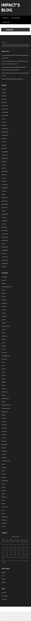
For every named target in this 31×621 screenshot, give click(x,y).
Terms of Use (6, 22)
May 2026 (4, 95)
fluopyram (4, 375)
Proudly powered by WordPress (14, 616)
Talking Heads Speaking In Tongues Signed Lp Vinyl (12, 79)
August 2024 (4, 138)
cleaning (3, 329)
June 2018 (4, 224)
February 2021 (5, 197)
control (3, 342)
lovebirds (3, 414)
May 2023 (4, 168)
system (3, 493)
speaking (3, 477)
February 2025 (5, 128)
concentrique (4, 336)
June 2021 (4, 191)
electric (3, 365)
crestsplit (3, 345)
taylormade (4, 497)
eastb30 (3, 572)
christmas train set (6, 326)
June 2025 (4, 122)
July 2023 (4, 164)
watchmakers (5, 516)
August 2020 (4, 207)
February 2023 (5, 171)
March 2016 (4, 253)
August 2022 (4, 174)
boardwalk (4, 299)
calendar (4, 313)
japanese (4, 395)
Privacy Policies (15, 18)
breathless (4, 306)
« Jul (3, 562)
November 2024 (5, 135)
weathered (4, 520)
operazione (4, 441)
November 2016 (5, 250)
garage (3, 378)
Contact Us (5, 18)
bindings (3, 293)
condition (4, 339)
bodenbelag (4, 303)
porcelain (4, 447)
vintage (3, 513)
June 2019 (4, 217)
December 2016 (5, 247)
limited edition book (6, 408)
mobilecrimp (4, 428)
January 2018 (4, 233)
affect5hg (4, 582)
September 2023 (5, 158)
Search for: (4, 42)
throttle (3, 500)
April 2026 (4, 99)
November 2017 (5, 237)
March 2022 (4, 181)
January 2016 (4, 256)
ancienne (4, 283)
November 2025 (5, 115)
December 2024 (5, 132)
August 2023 (4, 161)
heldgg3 (3, 579)
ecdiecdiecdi (4, 359)
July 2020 (4, 210)
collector (3, 332)
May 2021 (4, 194)
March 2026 (4, 102)
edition (3, 362)
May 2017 (4, 243)
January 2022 (4, 184)
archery (3, 290)
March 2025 (4, 125)
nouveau (3, 437)
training (3, 503)
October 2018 (4, 220)
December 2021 (5, 187)
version (3, 510)
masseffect (4, 424)
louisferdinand (5, 411)
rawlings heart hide (6, 460)
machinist (4, 421)
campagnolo (4, 316)
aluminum (4, 280)
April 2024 (4, 145)
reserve (3, 464)
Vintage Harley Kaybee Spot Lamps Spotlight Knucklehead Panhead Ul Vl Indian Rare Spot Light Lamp (14, 68)
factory (3, 372)
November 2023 (5, 151)
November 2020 (5, 204)
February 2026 (5, 105)
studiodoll (4, 490)
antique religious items (6, 286)
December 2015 (5, 260)
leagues (3, 401)
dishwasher (4, 352)
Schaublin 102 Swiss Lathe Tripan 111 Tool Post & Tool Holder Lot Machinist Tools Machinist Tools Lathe (15, 62)
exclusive (4, 368)
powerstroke (4, 451)
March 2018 (4, 227)
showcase (4, 474)
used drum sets (5, 506)
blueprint (3, 296)
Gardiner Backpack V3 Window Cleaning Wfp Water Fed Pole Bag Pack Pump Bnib (15, 57)
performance (4, 444)
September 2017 (5, 240)
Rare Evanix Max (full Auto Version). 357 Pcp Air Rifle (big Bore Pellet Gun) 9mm (15, 74)
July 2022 (4, 178)
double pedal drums (6, 355)
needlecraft (4, 434)
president (4, 454)
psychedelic (4, 457)
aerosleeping (4, 276)
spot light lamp (5, 480)
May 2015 (4, 266)
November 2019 (5, 214)
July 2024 (4, 141)
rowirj (3, 575)
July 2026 (4, 89)
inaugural (4, 388)
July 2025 (4, 118)
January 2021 (4, 201)
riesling (3, 470)
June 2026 (4, 92)
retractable (4, 467)
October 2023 (4, 155)
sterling (3, 483)
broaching (4, 309)
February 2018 (5, 230)
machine (4, 418)
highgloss (4, 382)
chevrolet (4, 322)
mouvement (4, 431)
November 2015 (5, 263)
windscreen (4, 523)
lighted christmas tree (6, 405)
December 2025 (5, 112)
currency (3, 349)
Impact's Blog (10, 7)
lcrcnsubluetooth (5, 398)
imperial (3, 385)
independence (5, 391)
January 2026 (4, 109)
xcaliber (3, 526)
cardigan (4, 319)
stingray (3, 487)
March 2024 (4, 148)
